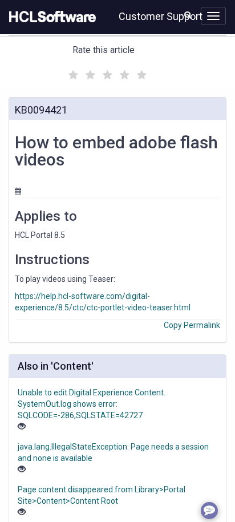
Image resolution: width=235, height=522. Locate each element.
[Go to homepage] (50, 17)
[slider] (106, 73)
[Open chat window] (209, 510)
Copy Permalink (192, 325)
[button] (188, 15)
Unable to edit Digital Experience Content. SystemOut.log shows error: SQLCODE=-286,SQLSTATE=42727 (91, 404)
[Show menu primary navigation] (213, 16)
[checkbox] (72, 72)
